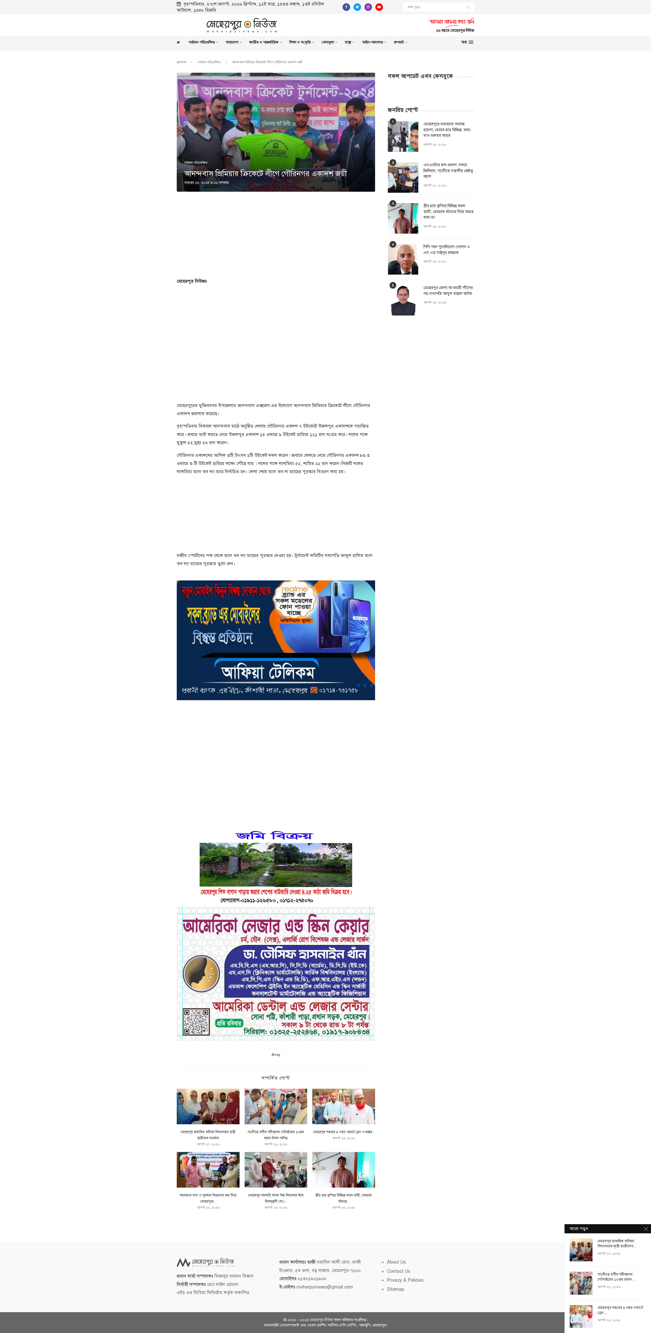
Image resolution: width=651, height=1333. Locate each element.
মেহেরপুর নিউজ (321, 1319)
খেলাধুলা (328, 42)
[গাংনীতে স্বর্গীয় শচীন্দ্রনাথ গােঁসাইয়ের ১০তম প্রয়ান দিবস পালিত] (276, 1106)
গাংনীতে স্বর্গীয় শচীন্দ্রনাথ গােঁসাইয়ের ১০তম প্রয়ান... (616, 1277)
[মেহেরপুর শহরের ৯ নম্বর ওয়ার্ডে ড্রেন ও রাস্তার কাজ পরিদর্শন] (343, 1106)
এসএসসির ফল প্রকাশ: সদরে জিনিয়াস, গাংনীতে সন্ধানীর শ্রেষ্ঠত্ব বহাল (448, 170)
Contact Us (398, 1271)
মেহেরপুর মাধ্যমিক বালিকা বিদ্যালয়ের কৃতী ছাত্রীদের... (617, 1243)
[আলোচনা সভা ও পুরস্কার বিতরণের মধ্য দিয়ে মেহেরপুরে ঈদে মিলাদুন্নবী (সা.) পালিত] (208, 1170)
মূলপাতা (181, 62)
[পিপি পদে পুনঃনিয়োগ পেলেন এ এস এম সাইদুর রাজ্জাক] (403, 259)
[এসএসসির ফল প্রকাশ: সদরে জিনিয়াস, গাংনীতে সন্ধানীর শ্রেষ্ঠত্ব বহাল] (403, 177)
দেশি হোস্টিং (348, 1325)
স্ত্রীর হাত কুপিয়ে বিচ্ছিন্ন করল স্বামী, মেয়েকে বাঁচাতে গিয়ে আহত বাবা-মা (448, 211)
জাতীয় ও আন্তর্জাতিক (263, 42)
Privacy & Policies (405, 1280)
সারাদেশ (232, 42)
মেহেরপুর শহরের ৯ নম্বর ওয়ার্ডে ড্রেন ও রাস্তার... (343, 1132)
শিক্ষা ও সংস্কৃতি (300, 42)
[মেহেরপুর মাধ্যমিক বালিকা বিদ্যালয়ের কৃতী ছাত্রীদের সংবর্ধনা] (208, 1106)
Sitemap (395, 1289)
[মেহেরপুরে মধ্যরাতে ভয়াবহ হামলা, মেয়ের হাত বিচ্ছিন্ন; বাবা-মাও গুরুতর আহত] (403, 136)
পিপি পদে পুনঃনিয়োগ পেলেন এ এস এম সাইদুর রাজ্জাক (446, 249)
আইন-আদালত (372, 42)
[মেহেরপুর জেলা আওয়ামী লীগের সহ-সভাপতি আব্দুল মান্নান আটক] (403, 300)
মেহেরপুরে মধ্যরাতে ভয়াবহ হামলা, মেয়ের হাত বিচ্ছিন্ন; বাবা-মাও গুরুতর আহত (447, 130)
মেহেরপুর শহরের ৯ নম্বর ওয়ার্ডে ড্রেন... (620, 1310)
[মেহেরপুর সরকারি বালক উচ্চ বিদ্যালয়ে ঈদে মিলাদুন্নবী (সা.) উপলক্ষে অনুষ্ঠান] (276, 1170)
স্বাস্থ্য (348, 42)
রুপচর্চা (399, 42)
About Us (396, 1262)
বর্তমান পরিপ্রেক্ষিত (202, 42)
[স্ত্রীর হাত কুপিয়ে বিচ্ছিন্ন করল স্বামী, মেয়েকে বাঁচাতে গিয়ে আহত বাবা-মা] (343, 1170)
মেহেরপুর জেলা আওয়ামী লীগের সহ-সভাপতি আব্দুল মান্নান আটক (448, 290)
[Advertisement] (385, 24)
